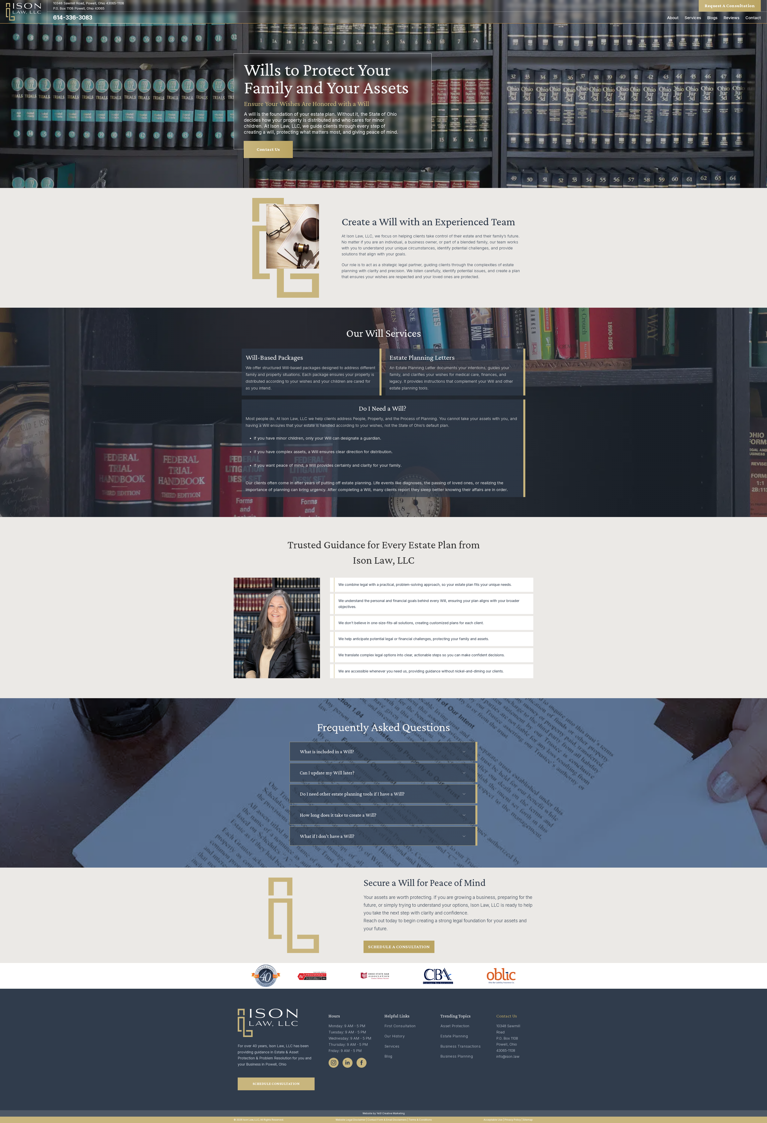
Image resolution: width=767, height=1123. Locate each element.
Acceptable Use (493, 1119)
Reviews (731, 18)
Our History (394, 1036)
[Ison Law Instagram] (334, 1063)
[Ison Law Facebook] (362, 1063)
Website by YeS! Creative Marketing (384, 1113)
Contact (753, 18)
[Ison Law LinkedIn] (348, 1063)
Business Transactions (460, 1046)
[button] (382, 751)
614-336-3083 (72, 17)
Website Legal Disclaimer (351, 1119)
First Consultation (400, 1026)
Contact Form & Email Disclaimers (387, 1119)
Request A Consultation (730, 5)
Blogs (712, 18)
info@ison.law (508, 1056)
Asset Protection (455, 1026)
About (673, 18)
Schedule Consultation (276, 1084)
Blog (388, 1056)
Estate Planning (454, 1036)
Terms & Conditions (420, 1119)
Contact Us (268, 149)
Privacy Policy (513, 1119)
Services (693, 18)
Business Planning (456, 1056)
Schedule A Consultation (399, 946)
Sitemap (528, 1119)
